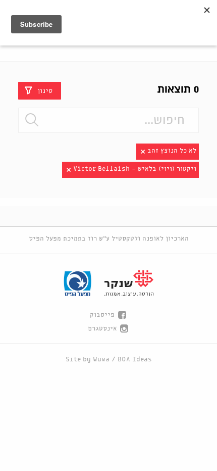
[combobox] (108, 120)
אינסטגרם (102, 328)
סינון (44, 90)
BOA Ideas (135, 359)
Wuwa (101, 359)
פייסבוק (102, 315)
